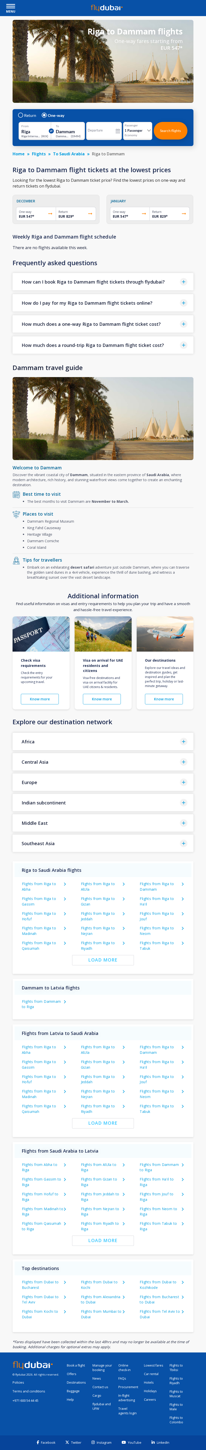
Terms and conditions (29, 1391)
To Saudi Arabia (69, 154)
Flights (39, 154)
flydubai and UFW (101, 1406)
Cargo (96, 1395)
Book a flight (76, 1365)
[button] (103, 281)
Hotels (149, 1382)
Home (19, 154)
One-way (56, 115)
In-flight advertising (126, 1397)
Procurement (128, 1387)
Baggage (73, 1391)
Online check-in (124, 1367)
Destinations (76, 1382)
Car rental (151, 1374)
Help (70, 1399)
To (57, 126)
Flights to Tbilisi (176, 1367)
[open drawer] (10, 6)
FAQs (122, 1378)
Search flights (170, 130)
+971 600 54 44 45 (25, 1400)
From (25, 126)
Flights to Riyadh (176, 1380)
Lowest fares (153, 1365)
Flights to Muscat (176, 1393)
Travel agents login (127, 1411)
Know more (40, 699)
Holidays (150, 1391)
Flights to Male (176, 1406)
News (96, 1378)
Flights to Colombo (176, 1420)
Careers (150, 1399)
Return (30, 115)
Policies (18, 1382)
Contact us (100, 1387)
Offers (71, 1374)
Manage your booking (102, 1367)
